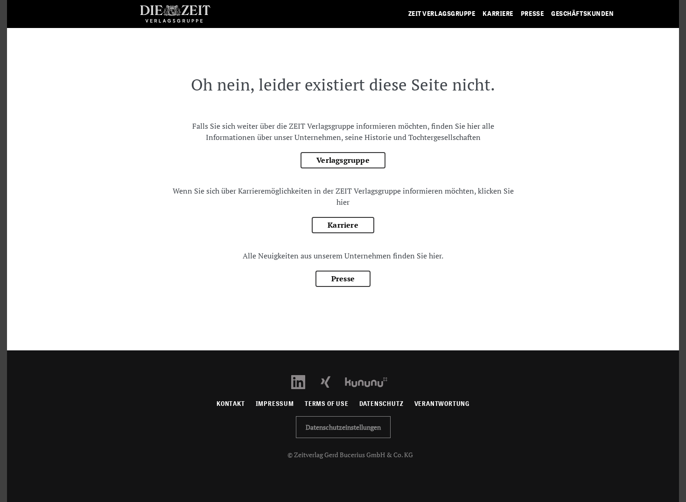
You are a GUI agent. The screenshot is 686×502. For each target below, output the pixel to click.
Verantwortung (442, 403)
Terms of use (327, 403)
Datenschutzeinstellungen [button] (343, 427)
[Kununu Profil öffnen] (371, 381)
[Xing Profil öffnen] (331, 381)
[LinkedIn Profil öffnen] (303, 381)
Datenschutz (381, 403)
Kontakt (231, 403)
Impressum (275, 403)
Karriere (343, 225)
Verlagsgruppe (343, 160)
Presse (343, 278)
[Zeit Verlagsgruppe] (175, 14)
